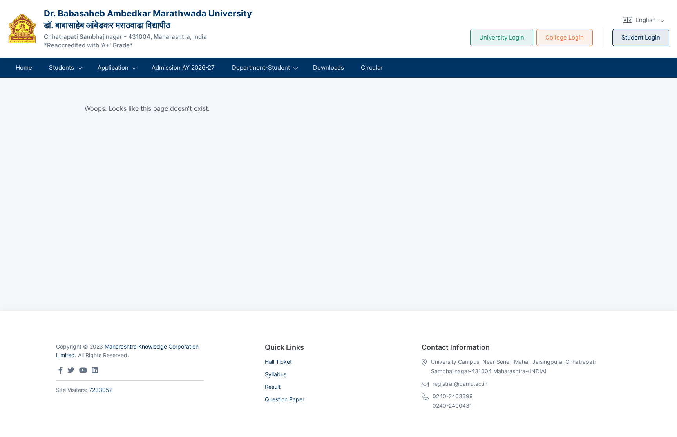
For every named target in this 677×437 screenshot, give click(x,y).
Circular (372, 67)
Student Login (640, 37)
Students (61, 67)
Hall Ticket (278, 361)
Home (24, 67)
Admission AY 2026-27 (183, 67)
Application (113, 67)
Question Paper (284, 399)
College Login (564, 37)
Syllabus (275, 374)
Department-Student (261, 67)
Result (273, 386)
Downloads (328, 67)
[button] (642, 19)
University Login (501, 37)
